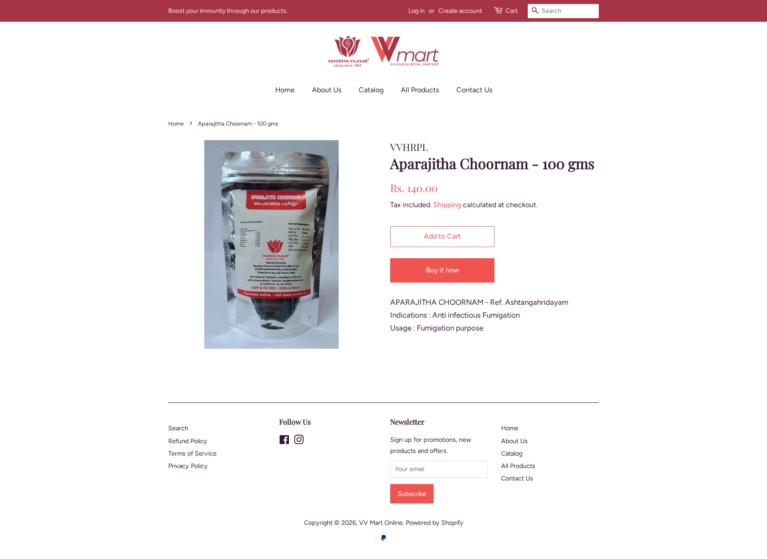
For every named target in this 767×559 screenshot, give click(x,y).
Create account (460, 11)
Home (285, 90)
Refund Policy (187, 441)
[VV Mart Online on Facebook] (284, 441)
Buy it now (442, 270)
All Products (420, 90)
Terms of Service (192, 453)
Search (178, 428)
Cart (512, 11)
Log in (416, 11)
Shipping (447, 205)
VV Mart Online (381, 523)
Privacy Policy (188, 466)
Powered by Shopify (434, 523)
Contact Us (474, 90)
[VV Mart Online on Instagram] (299, 441)
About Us (326, 90)
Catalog (371, 90)
